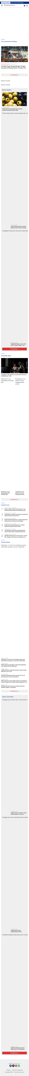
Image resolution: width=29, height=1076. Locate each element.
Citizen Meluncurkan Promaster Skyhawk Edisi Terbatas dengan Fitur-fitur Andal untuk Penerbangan (19, 227)
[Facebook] (10, 1066)
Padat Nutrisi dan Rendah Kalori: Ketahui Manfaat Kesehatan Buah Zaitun (12, 109)
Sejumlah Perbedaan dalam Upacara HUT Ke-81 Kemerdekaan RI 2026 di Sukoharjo (13, 676)
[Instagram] (16, 1066)
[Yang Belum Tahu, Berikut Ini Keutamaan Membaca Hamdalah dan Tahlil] (14, 365)
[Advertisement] (14, 22)
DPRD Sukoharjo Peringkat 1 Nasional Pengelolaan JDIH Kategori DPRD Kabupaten (13, 665)
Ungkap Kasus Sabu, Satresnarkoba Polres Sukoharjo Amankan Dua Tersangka (17, 931)
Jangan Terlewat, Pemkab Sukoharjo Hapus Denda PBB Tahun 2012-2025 (13, 670)
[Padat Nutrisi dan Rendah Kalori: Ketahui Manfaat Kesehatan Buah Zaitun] (14, 99)
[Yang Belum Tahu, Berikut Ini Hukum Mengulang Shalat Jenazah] (21, 434)
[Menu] (2, 5)
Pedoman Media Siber (17, 1070)
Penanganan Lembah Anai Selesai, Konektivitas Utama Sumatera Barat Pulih (16, 515)
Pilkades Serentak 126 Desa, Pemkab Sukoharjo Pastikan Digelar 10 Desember (13, 686)
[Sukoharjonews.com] (9, 5)
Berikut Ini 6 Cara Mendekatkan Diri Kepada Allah (5, 493)
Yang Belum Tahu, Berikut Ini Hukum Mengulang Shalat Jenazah (19, 493)
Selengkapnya (14, 75)
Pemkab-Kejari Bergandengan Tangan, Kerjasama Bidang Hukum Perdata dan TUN (13, 68)
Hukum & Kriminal (5, 64)
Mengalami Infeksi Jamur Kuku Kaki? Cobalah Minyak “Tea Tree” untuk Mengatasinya (18, 344)
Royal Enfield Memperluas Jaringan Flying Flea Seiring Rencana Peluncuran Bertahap (16, 520)
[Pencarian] (27, 5)
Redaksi (8, 1070)
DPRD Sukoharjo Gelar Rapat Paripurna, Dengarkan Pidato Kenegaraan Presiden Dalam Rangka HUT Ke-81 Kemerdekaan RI (14, 681)
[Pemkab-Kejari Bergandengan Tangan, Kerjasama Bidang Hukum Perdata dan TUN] (14, 54)
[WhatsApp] (19, 1066)
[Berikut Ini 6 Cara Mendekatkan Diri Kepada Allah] (7, 434)
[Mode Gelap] (24, 5)
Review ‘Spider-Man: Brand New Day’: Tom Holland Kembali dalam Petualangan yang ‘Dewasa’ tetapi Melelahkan (15, 509)
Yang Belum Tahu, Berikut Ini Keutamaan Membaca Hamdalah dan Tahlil (13, 375)
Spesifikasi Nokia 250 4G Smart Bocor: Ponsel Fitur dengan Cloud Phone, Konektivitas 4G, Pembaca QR (15, 536)
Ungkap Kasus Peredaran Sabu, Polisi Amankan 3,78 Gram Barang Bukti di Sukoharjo (19, 813)
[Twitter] (13, 1066)
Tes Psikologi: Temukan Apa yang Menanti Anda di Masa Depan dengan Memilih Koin (14, 531)
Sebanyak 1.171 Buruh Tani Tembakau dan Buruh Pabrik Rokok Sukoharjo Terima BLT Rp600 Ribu (13, 660)
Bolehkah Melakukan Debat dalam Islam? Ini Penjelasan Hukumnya (17, 1048)
